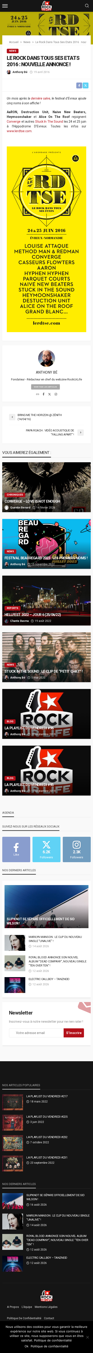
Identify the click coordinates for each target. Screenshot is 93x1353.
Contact (49, 1318)
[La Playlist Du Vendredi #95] (46, 771)
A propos (13, 1307)
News (12, 50)
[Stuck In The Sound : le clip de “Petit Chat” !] (46, 657)
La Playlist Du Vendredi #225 (46, 1116)
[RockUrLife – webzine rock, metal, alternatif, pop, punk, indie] (47, 1295)
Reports (12, 608)
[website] (37, 394)
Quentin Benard (20, 507)
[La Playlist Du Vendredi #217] (12, 1102)
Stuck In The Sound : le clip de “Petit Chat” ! (43, 671)
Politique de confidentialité (24, 1318)
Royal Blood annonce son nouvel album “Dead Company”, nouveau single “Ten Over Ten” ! (57, 961)
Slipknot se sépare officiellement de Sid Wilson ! (41, 921)
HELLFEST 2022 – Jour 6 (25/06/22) (33, 615)
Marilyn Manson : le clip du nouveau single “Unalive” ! (55, 939)
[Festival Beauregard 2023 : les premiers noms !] (46, 544)
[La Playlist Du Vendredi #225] (12, 1123)
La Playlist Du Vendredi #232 (46, 1137)
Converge (14, 121)
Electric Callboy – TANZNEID (49, 979)
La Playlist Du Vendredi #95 (29, 785)
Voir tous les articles (45, 387)
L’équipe (27, 1307)
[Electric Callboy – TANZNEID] (15, 985)
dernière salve (40, 98)
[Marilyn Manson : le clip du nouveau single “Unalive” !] (15, 943)
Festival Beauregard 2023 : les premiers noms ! (46, 558)
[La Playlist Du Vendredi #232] (12, 1143)
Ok (26, 1346)
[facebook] (43, 394)
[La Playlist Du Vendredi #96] (46, 714)
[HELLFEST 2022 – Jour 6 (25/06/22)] (46, 600)
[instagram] (56, 394)
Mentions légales (46, 1307)
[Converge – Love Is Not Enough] (46, 487)
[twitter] (49, 394)
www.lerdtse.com (19, 131)
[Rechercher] (87, 6)
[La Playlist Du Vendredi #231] (12, 1163)
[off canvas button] (5, 6)
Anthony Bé (20, 72)
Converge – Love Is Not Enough (32, 501)
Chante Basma (19, 621)
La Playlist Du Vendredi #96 (29, 728)
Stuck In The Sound (49, 121)
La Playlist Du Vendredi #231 (46, 1157)
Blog (10, 721)
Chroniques (15, 494)
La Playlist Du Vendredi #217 (46, 1096)
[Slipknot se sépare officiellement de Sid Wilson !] (46, 906)
